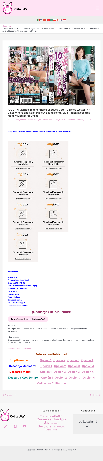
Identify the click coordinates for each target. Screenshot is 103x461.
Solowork (71, 120)
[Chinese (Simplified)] (45, 20)
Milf (57, 120)
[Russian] (54, 20)
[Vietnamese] (48, 20)
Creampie (15, 120)
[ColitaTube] (24, 426)
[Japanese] (58, 20)
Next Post (95, 395)
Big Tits (48, 416)
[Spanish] (38, 20)
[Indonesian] (64, 20)
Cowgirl (57, 415)
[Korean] (61, 20)
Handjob (37, 120)
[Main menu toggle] (97, 8)
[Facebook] (15, 426)
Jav (9, 120)
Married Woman (48, 120)
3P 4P (42, 416)
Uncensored (51, 429)
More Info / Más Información (19, 349)
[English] (41, 20)
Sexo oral (63, 120)
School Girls (54, 423)
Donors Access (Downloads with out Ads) (28, 319)
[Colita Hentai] (5, 426)
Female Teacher (26, 120)
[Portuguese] (51, 20)
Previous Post (9, 395)
